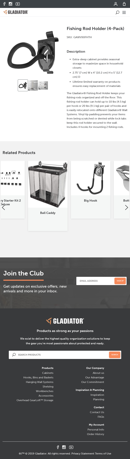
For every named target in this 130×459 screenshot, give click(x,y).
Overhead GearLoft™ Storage (35, 400)
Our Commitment (92, 382)
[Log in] (116, 5)
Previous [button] (3, 207)
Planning (98, 399)
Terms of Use (103, 453)
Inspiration (97, 394)
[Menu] (124, 12)
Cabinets (47, 372)
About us (98, 372)
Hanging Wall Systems (39, 382)
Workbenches (44, 391)
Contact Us (97, 412)
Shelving (48, 386)
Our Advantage (94, 377)
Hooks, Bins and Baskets (38, 377)
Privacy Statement (82, 453)
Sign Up (120, 281)
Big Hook (65, 200)
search (114, 355)
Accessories (46, 395)
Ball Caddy (22, 213)
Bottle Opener (108, 200)
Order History (95, 434)
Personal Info (96, 429)
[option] (23, 85)
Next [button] (126, 207)
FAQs (101, 416)
